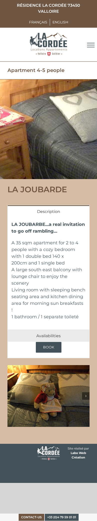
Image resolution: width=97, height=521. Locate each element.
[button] (11, 396)
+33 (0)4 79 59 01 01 (61, 517)
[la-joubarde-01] (48, 396)
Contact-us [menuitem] (31, 517)
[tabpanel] (48, 273)
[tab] (48, 211)
